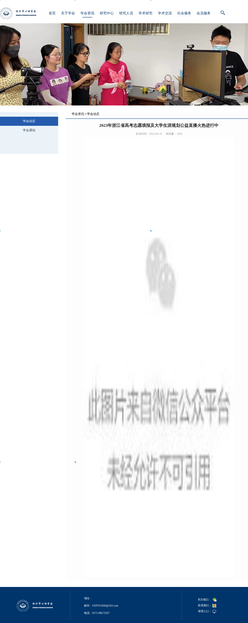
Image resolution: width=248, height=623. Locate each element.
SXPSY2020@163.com (105, 605)
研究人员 (126, 13)
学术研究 (145, 13)
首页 (52, 13)
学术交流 (165, 13)
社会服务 (184, 13)
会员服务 (204, 13)
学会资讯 (87, 13)
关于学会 (68, 13)
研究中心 (107, 13)
